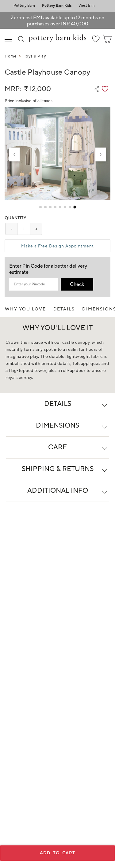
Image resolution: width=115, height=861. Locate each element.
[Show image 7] (70, 207)
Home (10, 56)
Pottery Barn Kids (56, 5)
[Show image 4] (55, 207)
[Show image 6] (65, 207)
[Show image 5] (60, 207)
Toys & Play (35, 56)
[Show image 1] (40, 207)
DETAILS (64, 309)
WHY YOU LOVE (25, 309)
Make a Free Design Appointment (57, 245)
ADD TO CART (57, 853)
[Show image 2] (45, 207)
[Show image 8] (74, 207)
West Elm (87, 5)
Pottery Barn (24, 5)
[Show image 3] (50, 207)
